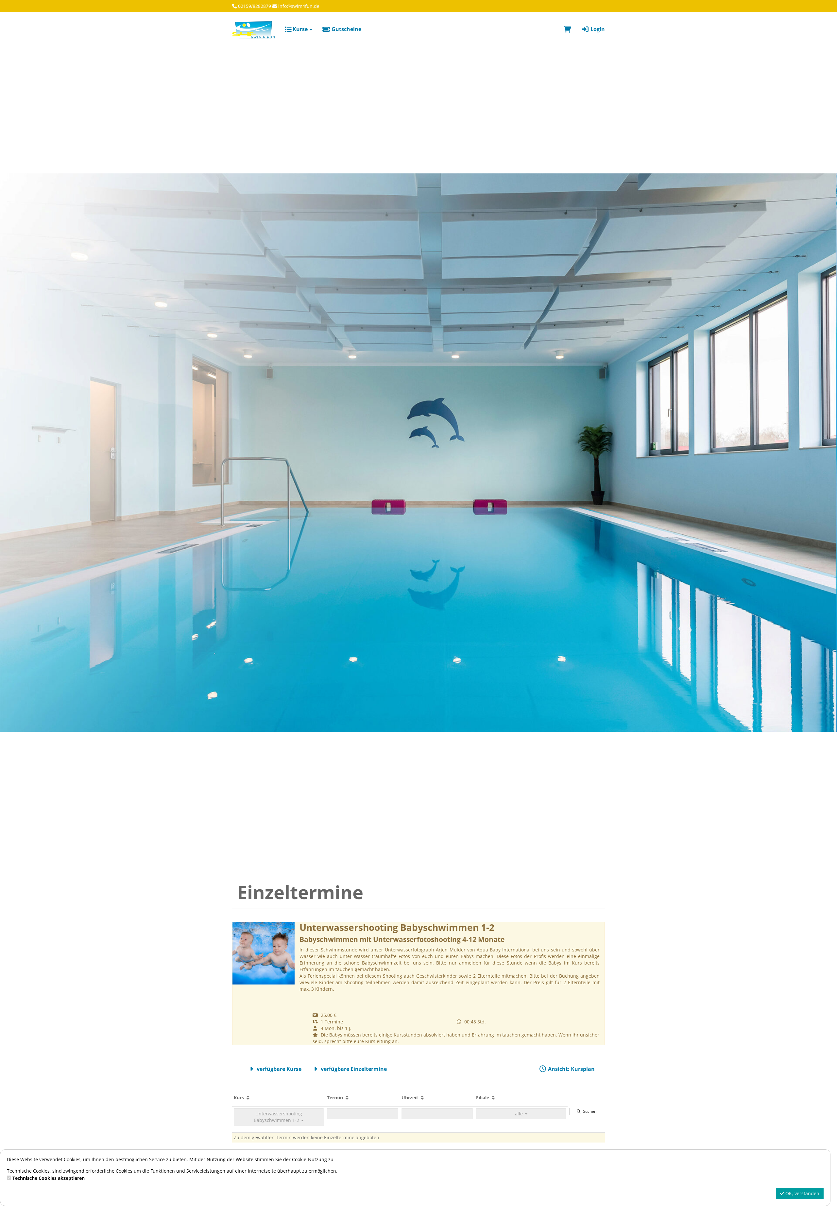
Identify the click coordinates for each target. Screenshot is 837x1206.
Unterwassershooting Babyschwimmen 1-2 (278, 1116)
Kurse (300, 29)
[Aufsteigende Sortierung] (248, 1097)
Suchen (588, 1111)
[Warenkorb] (567, 29)
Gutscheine (345, 29)
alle (519, 1113)
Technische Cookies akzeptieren (48, 1178)
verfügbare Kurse (278, 1069)
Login (597, 29)
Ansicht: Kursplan (571, 1069)
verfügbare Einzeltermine (353, 1069)
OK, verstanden (801, 1193)
